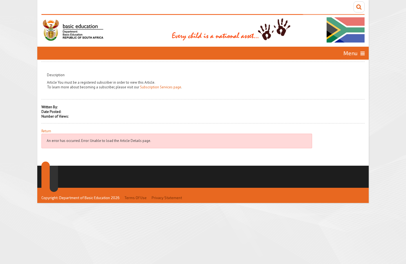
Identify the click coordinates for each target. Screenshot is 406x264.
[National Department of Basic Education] (203, 28)
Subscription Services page (160, 87)
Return (46, 131)
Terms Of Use (136, 198)
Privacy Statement (167, 198)
